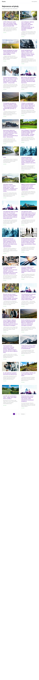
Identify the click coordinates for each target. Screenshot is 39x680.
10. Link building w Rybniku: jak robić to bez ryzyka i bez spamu (28, 374)
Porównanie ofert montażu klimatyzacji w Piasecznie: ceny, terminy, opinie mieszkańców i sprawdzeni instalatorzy (27, 398)
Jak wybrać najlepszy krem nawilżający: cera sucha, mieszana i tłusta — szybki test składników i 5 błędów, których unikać (28, 270)
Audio (4, 157)
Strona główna (34, 1)
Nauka (4, 1)
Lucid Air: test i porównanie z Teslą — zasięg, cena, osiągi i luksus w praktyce (10, 397)
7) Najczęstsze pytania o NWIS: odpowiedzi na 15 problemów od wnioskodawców (28, 347)
